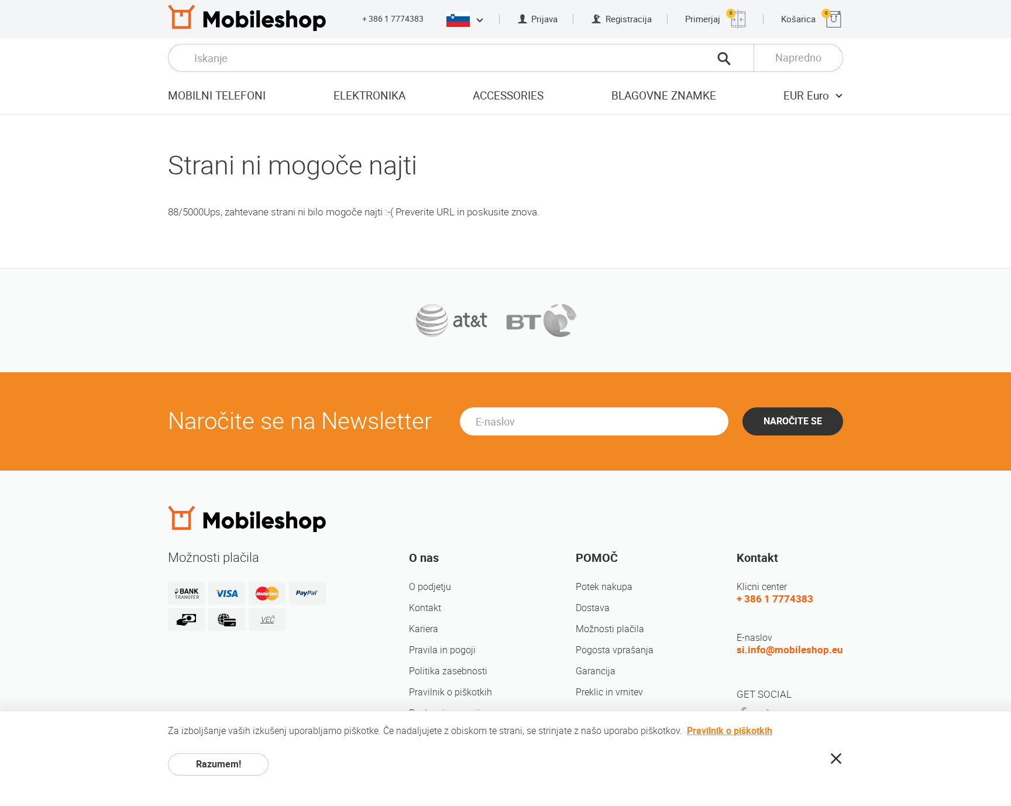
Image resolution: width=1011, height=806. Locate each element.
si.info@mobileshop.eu (790, 650)
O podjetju (430, 586)
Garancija (595, 671)
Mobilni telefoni (217, 95)
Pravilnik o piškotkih (450, 692)
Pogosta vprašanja (615, 650)
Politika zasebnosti (448, 671)
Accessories (508, 95)
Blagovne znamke (663, 95)
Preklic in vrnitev (609, 692)
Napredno (798, 58)
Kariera (423, 628)
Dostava (593, 607)
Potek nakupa (604, 586)
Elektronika (369, 95)
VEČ (267, 619)
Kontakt (425, 607)
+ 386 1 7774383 (393, 18)
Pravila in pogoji (442, 650)
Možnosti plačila (610, 628)
